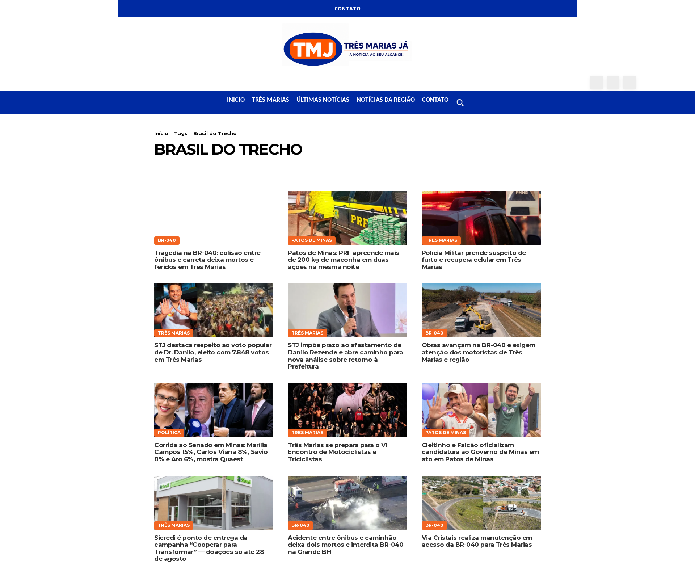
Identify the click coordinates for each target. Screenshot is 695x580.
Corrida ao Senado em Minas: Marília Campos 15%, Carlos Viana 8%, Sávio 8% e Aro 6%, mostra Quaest (211, 452)
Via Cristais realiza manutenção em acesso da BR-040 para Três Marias (477, 541)
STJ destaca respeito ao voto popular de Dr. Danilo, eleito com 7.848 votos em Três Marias (212, 352)
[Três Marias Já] (347, 47)
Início (161, 133)
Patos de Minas (311, 240)
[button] (460, 102)
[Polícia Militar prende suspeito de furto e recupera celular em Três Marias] (481, 217)
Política (169, 432)
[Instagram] (613, 82)
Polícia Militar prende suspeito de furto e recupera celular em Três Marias (474, 259)
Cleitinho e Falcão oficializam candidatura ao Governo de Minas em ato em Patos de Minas (480, 452)
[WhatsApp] (629, 82)
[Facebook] (596, 82)
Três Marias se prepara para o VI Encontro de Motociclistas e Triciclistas (337, 452)
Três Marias (441, 240)
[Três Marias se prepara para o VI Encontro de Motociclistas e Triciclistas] (347, 410)
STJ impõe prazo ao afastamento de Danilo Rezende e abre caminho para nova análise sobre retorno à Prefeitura (345, 355)
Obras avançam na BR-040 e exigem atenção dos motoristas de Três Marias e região (478, 352)
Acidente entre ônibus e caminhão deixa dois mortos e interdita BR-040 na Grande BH (345, 544)
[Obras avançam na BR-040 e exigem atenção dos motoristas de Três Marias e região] (481, 310)
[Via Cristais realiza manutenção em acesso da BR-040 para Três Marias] (481, 502)
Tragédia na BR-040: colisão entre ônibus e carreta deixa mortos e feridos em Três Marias (207, 259)
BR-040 (167, 240)
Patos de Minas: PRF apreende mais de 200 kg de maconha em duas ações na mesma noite (343, 259)
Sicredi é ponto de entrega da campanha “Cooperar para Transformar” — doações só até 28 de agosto (209, 548)
